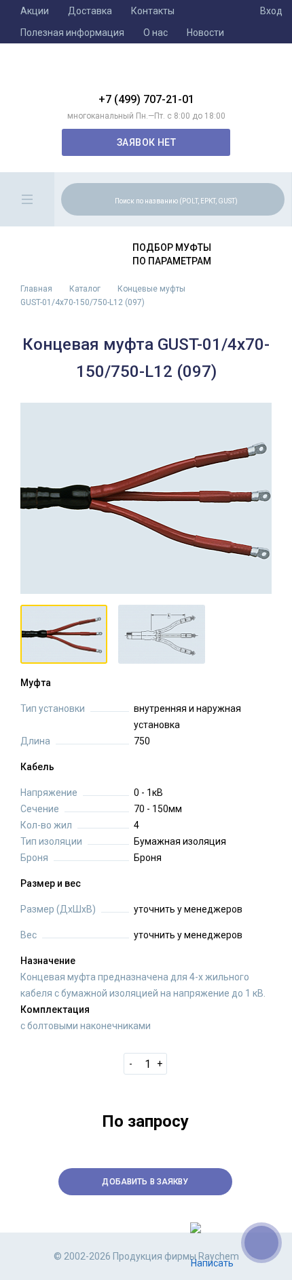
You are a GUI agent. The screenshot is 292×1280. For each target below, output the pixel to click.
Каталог (85, 289)
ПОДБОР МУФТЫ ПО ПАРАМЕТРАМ (171, 254)
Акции (34, 10)
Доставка (90, 10)
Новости (205, 32)
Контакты (153, 10)
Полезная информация (72, 32)
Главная (36, 289)
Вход (271, 10)
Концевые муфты (151, 289)
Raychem (146, 73)
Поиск (272, 198)
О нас (155, 32)
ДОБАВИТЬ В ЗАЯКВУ (145, 1181)
